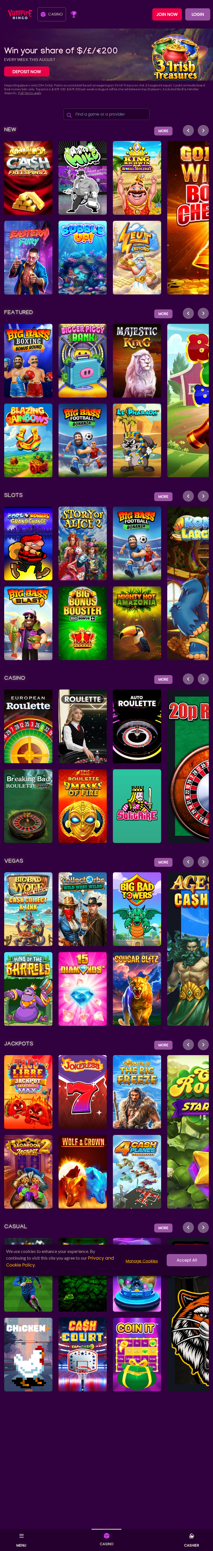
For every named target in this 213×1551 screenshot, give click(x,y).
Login (198, 14)
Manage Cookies (142, 1261)
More (163, 131)
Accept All (187, 1260)
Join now (167, 14)
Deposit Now (26, 72)
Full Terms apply (29, 93)
